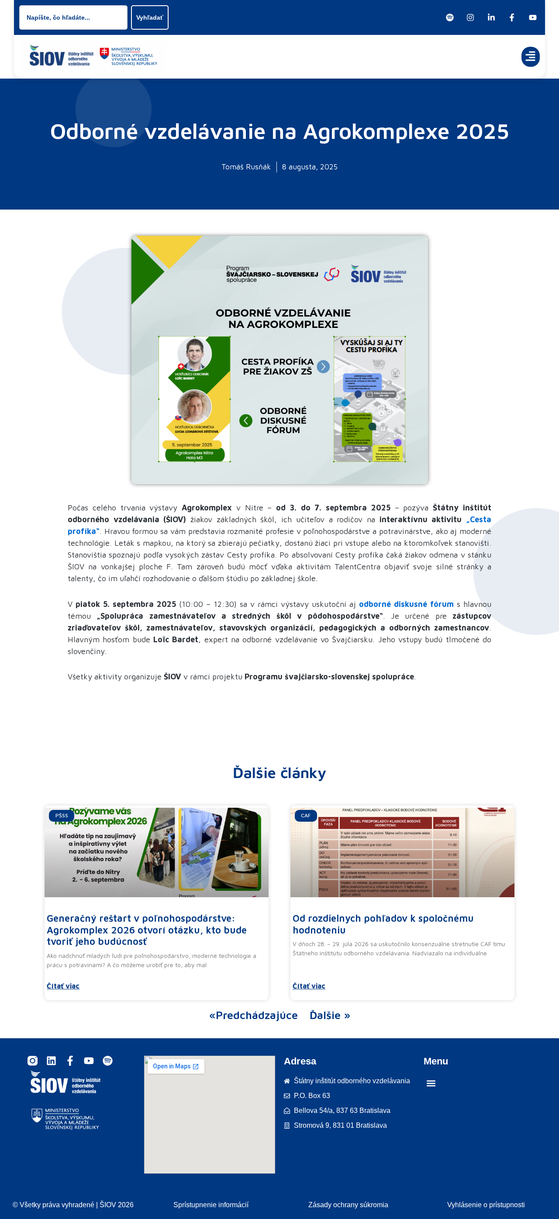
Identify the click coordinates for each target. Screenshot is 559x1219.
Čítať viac (63, 985)
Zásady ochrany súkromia (348, 1205)
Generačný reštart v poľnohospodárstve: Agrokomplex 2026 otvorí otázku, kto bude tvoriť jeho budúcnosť (147, 930)
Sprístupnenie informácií (210, 1205)
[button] (530, 57)
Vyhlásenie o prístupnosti (486, 1205)
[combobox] (73, 17)
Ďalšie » (330, 1015)
